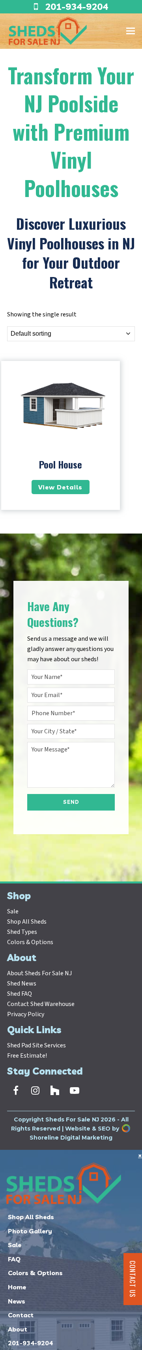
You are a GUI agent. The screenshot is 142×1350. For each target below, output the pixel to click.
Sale (13, 911)
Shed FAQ (19, 993)
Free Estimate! (27, 1055)
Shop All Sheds (27, 921)
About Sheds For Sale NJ (39, 973)
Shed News (21, 983)
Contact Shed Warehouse (41, 1004)
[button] (130, 31)
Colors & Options (30, 942)
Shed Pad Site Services (36, 1045)
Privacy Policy (25, 1014)
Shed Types (22, 932)
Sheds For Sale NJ (72, 1119)
